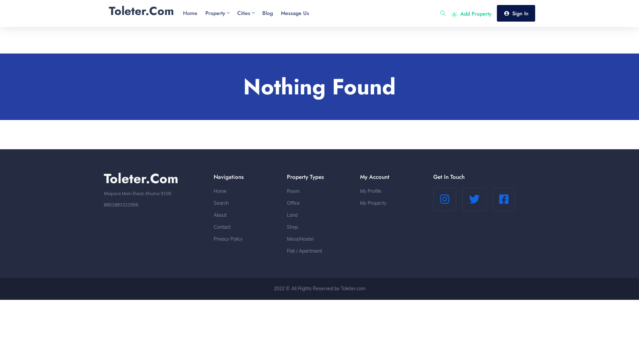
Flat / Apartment (304, 251)
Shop (292, 227)
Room (293, 191)
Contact (222, 227)
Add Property (476, 14)
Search (221, 203)
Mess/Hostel (300, 239)
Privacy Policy (228, 239)
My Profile (370, 191)
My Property (373, 203)
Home (220, 191)
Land (292, 215)
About (220, 215)
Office (293, 203)
